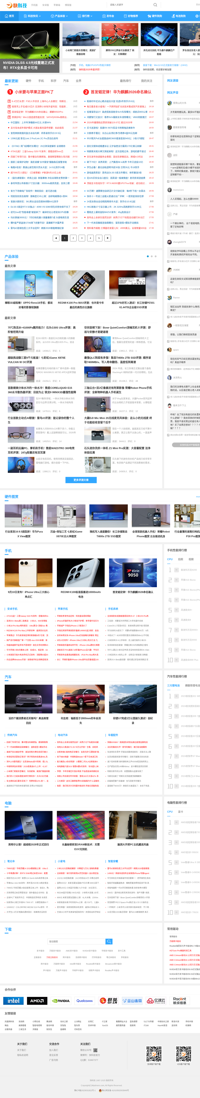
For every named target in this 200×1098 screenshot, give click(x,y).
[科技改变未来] (14, 5)
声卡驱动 (47, 970)
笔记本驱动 (111, 957)
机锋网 (188, 1025)
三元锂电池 (173, 685)
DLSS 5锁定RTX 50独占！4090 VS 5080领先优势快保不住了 (40, 207)
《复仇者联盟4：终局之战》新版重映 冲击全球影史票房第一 (40, 178)
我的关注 (146, 80)
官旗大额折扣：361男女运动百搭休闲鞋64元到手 (34, 201)
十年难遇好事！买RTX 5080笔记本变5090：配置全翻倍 (30, 873)
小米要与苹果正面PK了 (34, 92)
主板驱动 (37, 957)
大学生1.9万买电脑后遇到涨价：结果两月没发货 (27, 912)
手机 (41, 80)
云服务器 (8, 1029)
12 (136, 411)
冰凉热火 (177, 377)
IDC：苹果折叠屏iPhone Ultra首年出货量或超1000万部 (80, 660)
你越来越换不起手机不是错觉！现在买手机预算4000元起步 (31, 645)
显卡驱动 (40, 951)
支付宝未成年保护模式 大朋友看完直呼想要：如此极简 (37, 128)
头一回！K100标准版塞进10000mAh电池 (22, 65)
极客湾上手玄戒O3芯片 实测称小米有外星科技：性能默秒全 (41, 106)
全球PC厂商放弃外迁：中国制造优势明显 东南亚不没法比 (31, 897)
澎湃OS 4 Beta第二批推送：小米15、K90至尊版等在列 (30, 621)
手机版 (34, 5)
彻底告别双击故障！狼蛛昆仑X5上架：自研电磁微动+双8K (39, 196)
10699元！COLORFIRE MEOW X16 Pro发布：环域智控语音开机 (34, 907)
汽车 (66, 80)
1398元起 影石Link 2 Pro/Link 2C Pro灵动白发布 (34, 138)
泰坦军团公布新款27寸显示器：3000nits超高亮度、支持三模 (40, 183)
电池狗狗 (181, 16)
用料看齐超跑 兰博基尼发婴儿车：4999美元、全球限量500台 (117, 228)
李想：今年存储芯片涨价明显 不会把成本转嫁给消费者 (79, 771)
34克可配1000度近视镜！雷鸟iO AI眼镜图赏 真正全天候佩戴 (132, 912)
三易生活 (22, 1029)
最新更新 (11, 81)
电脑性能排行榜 (177, 802)
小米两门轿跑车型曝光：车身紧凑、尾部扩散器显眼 (28, 771)
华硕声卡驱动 (77, 970)
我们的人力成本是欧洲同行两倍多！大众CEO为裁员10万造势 (32, 776)
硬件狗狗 (157, 16)
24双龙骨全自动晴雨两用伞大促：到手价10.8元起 (111, 201)
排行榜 (86, 16)
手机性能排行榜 (177, 550)
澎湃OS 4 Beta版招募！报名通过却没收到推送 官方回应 (130, 660)
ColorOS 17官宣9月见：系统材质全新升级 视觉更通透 (130, 626)
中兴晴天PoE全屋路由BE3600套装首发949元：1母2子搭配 (115, 138)
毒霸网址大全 (121, 1022)
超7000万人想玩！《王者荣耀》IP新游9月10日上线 (36, 172)
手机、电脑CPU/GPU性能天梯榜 (95, 65)
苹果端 (57, 5)
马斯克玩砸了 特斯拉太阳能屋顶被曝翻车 (124, 776)
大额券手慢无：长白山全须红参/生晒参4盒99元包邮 (112, 133)
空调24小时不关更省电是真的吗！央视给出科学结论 (78, 912)
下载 (8, 929)
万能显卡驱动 (55, 951)
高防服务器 (120, 1025)
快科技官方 (94, 1055)
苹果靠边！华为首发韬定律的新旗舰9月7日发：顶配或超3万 (32, 635)
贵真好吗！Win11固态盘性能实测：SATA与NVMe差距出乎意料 (42, 117)
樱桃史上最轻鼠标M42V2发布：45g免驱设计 (108, 212)
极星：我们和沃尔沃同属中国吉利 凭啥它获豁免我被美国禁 (81, 786)
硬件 (28, 80)
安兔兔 (63, 1025)
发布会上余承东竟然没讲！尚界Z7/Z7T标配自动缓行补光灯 (116, 217)
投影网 (132, 1025)
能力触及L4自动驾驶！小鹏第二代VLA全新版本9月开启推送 (82, 762)
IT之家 (104, 1022)
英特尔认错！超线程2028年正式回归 (28, 844)
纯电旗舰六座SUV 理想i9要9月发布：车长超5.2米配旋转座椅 (82, 766)
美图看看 (22, 1025)
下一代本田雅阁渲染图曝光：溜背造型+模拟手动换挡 (112, 223)
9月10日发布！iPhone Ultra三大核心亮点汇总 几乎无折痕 (81, 640)
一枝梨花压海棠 (180, 325)
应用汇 (91, 1022)
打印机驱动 (96, 957)
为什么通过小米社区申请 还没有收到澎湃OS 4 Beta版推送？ (132, 650)
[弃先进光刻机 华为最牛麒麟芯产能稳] (159, 34)
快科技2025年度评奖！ (90, 69)
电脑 (8, 803)
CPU (170, 559)
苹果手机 (63, 609)
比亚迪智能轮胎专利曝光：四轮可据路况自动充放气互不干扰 (132, 757)
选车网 (174, 1025)
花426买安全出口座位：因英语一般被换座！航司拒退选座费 (116, 178)
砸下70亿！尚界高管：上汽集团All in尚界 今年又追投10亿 (115, 162)
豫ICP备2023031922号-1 (85, 1090)
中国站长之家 (163, 1022)
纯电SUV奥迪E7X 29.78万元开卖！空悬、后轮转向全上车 (81, 747)
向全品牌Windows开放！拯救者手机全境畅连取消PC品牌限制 (32, 660)
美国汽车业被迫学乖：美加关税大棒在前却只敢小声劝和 (30, 752)
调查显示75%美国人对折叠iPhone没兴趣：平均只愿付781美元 (83, 650)
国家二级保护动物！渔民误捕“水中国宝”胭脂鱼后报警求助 (39, 162)
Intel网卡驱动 (75, 964)
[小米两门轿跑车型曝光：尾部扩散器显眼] (80, 34)
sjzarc (176, 350)
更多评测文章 (81, 480)
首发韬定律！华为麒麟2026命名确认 (121, 92)
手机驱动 (124, 957)
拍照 (180, 559)
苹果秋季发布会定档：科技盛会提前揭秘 (74, 616)
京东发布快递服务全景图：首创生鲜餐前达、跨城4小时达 (115, 156)
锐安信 (49, 1029)
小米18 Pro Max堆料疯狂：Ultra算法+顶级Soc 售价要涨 (30, 626)
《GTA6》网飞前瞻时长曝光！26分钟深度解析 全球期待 (38, 146)
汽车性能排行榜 (177, 676)
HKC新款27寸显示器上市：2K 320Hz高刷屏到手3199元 (114, 207)
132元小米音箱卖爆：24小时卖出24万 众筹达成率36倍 (80, 878)
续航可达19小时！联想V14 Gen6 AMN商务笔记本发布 (29, 878)
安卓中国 (92, 1025)
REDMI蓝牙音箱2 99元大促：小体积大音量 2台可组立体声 (81, 893)
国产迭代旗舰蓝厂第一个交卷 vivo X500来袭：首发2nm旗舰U (32, 640)
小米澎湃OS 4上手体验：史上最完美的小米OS (126, 640)
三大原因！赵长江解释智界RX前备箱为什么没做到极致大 (81, 781)
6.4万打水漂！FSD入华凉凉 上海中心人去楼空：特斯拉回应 (41, 101)
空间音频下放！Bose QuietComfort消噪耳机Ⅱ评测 (128, 897)
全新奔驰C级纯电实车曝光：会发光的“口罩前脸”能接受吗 (81, 752)
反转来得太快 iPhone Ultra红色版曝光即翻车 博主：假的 (80, 635)
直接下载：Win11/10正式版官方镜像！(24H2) (165, 65)
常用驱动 (173, 937)
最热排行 (125, 80)
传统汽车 (12, 735)
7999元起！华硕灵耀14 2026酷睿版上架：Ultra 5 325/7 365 (32, 868)
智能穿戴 (113, 861)
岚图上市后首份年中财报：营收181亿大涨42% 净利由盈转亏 (82, 776)
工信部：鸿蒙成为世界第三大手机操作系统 (125, 621)
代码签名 (78, 1029)
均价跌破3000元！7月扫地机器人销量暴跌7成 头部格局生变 (40, 217)
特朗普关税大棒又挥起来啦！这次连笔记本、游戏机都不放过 (116, 151)
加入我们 (53, 1050)
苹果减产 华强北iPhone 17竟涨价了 (72, 626)
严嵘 (175, 214)
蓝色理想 (133, 1022)
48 (136, 381)
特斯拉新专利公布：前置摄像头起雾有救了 (125, 771)
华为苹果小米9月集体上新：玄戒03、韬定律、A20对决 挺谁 (32, 650)
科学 (53, 80)
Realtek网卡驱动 (93, 964)
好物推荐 (133, 16)
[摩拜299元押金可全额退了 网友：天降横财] (120, 34)
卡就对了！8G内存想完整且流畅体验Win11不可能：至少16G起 (133, 635)
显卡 (180, 811)
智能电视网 (37, 1025)
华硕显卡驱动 (107, 951)
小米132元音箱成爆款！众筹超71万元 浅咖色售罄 (78, 868)
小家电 (61, 861)
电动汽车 (63, 735)
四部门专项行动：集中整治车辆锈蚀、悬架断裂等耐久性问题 (40, 156)
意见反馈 (53, 1055)
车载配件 (113, 735)
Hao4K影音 (162, 1025)
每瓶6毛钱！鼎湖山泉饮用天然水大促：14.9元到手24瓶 (38, 167)
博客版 (68, 5)
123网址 (77, 1022)
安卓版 (45, 5)
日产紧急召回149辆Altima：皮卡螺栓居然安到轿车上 (129, 766)
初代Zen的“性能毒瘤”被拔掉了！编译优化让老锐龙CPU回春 (40, 212)
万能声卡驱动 (61, 970)
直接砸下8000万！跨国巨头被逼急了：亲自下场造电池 (130, 786)
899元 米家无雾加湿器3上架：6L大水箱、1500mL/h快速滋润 (82, 897)
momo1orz (178, 190)
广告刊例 (53, 1060)
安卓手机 (12, 609)
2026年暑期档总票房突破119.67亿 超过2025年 (109, 122)
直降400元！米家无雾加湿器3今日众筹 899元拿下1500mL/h (82, 883)
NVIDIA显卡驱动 (89, 951)
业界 (78, 80)
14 (60, 441)
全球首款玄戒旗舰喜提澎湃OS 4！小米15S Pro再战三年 (130, 616)
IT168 (146, 1025)
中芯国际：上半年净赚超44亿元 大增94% (31, 122)
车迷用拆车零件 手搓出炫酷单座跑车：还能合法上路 (129, 752)
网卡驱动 (66, 957)
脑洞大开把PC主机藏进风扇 (133, 844)
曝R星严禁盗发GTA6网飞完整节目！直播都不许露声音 (37, 223)
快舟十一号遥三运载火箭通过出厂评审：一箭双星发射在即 (115, 196)
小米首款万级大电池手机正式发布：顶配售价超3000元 (29, 655)
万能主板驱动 (52, 957)
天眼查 (35, 1029)
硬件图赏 (11, 497)
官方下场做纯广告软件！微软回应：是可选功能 (34, 191)
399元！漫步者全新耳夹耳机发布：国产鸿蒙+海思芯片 (130, 893)
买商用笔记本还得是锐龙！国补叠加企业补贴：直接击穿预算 (32, 893)
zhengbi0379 (179, 242)
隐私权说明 (22, 1055)
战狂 (175, 155)
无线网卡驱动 (81, 957)
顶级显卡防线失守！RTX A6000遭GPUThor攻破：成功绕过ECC (118, 183)
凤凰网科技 (9, 1022)
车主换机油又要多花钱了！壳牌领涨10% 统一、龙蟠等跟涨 (31, 781)
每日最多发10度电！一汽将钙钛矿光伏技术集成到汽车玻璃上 (116, 106)
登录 (198, 5)
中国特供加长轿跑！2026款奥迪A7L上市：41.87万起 (29, 766)
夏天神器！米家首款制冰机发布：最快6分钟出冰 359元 (80, 907)
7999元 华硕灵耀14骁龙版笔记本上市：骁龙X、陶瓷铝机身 (31, 888)
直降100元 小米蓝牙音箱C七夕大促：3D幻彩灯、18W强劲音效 (83, 888)
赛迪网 (49, 1022)
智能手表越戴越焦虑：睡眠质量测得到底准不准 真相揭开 (131, 883)
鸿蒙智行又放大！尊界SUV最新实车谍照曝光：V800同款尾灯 (117, 117)
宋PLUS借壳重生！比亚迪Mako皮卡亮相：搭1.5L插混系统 (31, 762)
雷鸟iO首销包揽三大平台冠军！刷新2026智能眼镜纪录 (37, 228)
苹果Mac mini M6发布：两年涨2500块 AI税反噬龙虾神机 (30, 883)
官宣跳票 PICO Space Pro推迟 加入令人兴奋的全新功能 (130, 902)
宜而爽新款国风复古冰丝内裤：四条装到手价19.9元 (36, 133)
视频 (191, 559)
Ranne (176, 297)
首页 (11, 16)
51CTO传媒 (149, 1022)
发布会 (110, 16)
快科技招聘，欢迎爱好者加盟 (157, 69)
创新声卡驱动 (94, 970)
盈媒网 (63, 1029)
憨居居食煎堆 (179, 127)
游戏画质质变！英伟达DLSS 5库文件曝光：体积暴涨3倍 (114, 172)
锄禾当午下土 (179, 405)
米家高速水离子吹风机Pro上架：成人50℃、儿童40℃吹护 (81, 902)
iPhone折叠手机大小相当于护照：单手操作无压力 (78, 621)
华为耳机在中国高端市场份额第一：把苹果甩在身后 (128, 878)
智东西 (77, 1025)
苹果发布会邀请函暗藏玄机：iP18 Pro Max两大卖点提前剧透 (82, 655)
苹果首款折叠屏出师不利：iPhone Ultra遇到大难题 (78, 645)
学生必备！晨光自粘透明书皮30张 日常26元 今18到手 (113, 167)
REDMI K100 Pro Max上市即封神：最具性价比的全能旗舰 (31, 631)
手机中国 (189, 1022)
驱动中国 (50, 1025)
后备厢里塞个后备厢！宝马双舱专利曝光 (124, 781)
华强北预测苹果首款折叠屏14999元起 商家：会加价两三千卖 (82, 631)
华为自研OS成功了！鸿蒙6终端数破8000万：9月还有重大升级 (133, 631)
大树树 (176, 270)
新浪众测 (175, 1022)
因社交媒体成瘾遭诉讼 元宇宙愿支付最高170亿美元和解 (114, 146)
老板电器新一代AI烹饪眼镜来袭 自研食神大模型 (127, 888)
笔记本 (11, 861)
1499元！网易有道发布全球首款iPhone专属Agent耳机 (130, 873)
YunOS (105, 1025)
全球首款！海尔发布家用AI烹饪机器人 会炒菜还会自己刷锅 (81, 873)
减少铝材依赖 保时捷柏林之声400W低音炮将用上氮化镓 (130, 762)
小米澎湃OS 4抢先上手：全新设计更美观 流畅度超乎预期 (131, 655)
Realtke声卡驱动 (112, 970)
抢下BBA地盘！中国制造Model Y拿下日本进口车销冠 (79, 757)
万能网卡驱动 (59, 964)
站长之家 (64, 1022)
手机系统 (113, 609)
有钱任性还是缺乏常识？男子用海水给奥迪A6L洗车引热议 (31, 757)
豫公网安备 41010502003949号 (115, 1090)
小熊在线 (36, 1022)
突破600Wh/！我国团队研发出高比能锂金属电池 (127, 742)
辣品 (6, 1025)
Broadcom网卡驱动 (113, 964)
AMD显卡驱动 (72, 951)
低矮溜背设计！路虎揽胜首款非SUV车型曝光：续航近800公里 (117, 112)
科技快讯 (33, 16)
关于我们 (21, 1050)
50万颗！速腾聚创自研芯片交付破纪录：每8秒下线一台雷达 (116, 191)
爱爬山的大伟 (179, 103)
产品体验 (60, 16)
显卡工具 (121, 951)
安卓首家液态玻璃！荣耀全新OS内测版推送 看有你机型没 (131, 645)
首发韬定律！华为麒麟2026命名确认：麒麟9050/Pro (37, 112)
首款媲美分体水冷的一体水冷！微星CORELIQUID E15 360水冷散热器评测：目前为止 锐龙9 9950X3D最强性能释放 (42, 392)
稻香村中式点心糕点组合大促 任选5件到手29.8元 (111, 101)
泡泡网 (21, 1022)
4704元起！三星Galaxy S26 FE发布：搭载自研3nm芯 (37, 151)
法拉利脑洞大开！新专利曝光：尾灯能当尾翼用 (127, 747)
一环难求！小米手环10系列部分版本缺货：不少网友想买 (131, 907)
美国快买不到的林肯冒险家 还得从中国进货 (25, 786)
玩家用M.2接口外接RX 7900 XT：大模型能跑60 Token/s (30, 902)
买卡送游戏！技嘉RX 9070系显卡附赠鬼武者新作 (111, 128)
